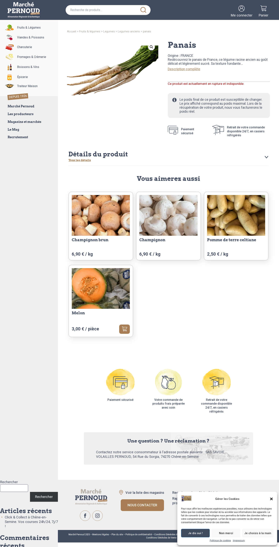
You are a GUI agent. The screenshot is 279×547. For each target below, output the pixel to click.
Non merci (226, 533)
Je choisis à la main (257, 533)
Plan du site (117, 534)
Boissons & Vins (28, 67)
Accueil (71, 31)
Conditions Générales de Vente (161, 537)
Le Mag (13, 129)
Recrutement (18, 137)
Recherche (143, 10)
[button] (271, 499)
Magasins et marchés (24, 122)
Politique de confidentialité (138, 534)
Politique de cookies (220, 540)
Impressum (239, 540)
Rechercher (9, 482)
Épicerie (22, 77)
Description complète (184, 69)
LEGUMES (109, 31)
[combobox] (108, 10)
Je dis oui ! (195, 533)
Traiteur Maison (27, 86)
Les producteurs (21, 114)
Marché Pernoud (21, 106)
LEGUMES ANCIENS (129, 31)
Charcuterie (24, 47)
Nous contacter (142, 505)
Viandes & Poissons (30, 37)
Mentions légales (100, 534)
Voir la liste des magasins (144, 493)
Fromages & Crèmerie (31, 57)
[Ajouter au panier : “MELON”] (124, 329)
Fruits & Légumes (29, 27)
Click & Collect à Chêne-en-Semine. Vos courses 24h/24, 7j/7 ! (31, 521)
